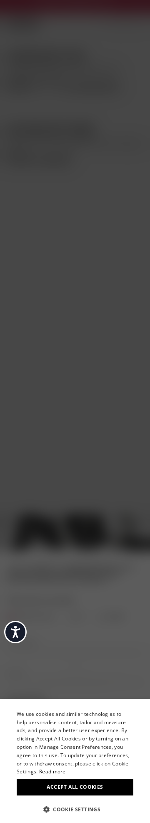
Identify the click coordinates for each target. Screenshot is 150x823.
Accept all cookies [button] (75, 786)
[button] (75, 808)
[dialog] (75, 761)
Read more (52, 771)
